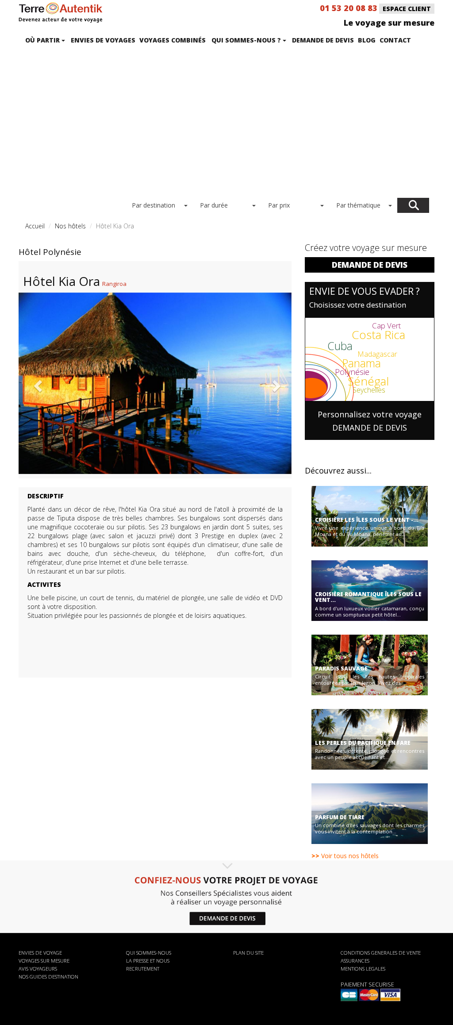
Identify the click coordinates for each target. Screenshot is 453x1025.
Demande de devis (323, 40)
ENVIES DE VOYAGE (40, 952)
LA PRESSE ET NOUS (147, 960)
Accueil (35, 226)
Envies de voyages (103, 40)
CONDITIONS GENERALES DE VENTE (381, 952)
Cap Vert (386, 325)
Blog (367, 40)
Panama (361, 362)
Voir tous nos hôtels (345, 856)
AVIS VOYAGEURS (38, 968)
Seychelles (369, 390)
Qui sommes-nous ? (247, 40)
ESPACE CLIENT (407, 8)
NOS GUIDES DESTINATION (48, 976)
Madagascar (377, 354)
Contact (395, 40)
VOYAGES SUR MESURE (44, 960)
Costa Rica (378, 335)
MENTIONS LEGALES (363, 968)
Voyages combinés (172, 40)
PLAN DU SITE (248, 952)
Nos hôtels (70, 226)
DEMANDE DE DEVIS (369, 264)
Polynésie (352, 371)
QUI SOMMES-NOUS (148, 952)
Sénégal (368, 381)
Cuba (340, 345)
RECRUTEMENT (142, 968)
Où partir (43, 40)
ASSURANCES (355, 960)
